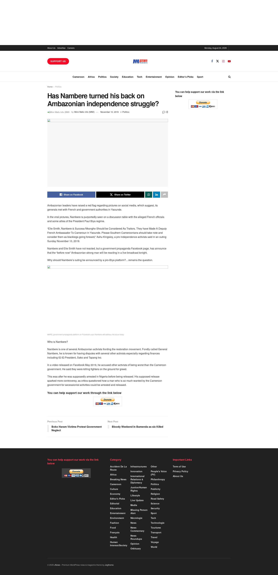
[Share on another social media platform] (164, 195)
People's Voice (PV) (159, 473)
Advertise (61, 47)
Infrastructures (138, 466)
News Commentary (137, 529)
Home (50, 86)
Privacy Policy (180, 471)
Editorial (114, 503)
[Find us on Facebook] (212, 61)
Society (114, 76)
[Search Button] (229, 77)
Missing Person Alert (139, 511)
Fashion (114, 522)
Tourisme (156, 527)
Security (155, 508)
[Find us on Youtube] (229, 61)
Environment (117, 518)
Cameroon (78, 76)
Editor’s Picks (185, 76)
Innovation (136, 471)
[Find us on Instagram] (223, 61)
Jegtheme (109, 564)
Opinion (169, 76)
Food (113, 527)
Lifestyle (135, 495)
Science (155, 503)
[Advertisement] (139, 22)
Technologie (157, 522)
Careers (70, 47)
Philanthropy (158, 479)
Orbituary (135, 548)
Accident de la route (118, 468)
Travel (154, 537)
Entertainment (154, 76)
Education (127, 76)
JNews (57, 564)
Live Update (137, 500)
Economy (115, 493)
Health (113, 537)
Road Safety (157, 498)
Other (154, 466)
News (133, 522)
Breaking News (118, 479)
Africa (91, 76)
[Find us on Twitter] (217, 61)
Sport (200, 76)
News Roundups (136, 537)
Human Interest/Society (118, 543)
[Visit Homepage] (140, 61)
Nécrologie (136, 518)
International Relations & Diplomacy (137, 479)
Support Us (58, 61)
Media (133, 505)
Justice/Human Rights (138, 489)
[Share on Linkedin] (156, 195)
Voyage (155, 542)
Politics (102, 76)
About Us (51, 47)
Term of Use (179, 466)
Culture (114, 489)
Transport (156, 532)
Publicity (155, 489)
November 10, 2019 (109, 111)
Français (115, 532)
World (154, 546)
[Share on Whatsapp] (148, 195)
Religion (155, 493)
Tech (139, 76)
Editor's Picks (117, 498)
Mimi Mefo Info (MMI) (84, 111)
